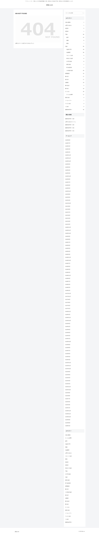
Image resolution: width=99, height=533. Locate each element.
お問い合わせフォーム (70, 121)
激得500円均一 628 (69, 118)
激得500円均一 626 (69, 124)
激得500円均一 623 (69, 130)
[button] (83, 13)
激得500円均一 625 (69, 127)
